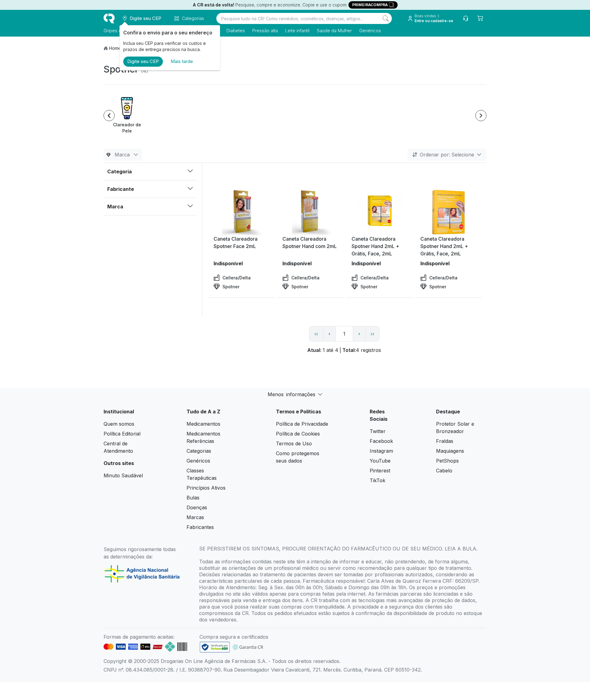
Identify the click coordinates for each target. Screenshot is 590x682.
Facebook (381, 441)
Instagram (381, 451)
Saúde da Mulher (334, 31)
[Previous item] (109, 115)
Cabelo (444, 470)
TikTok (377, 480)
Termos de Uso (294, 443)
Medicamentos (203, 424)
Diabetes (235, 31)
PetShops (447, 461)
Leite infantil (297, 31)
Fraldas (444, 441)
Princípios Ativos (206, 488)
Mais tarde (182, 61)
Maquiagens (450, 451)
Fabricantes (200, 527)
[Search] (386, 18)
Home (115, 48)
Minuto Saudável (123, 475)
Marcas (195, 517)
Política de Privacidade (302, 424)
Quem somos (119, 424)
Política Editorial (122, 434)
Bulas (193, 498)
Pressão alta (265, 31)
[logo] (109, 18)
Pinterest (380, 470)
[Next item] (480, 115)
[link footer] (214, 647)
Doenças (197, 507)
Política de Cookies (298, 434)
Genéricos (370, 31)
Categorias (199, 451)
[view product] (241, 212)
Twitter (378, 431)
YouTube (380, 461)
